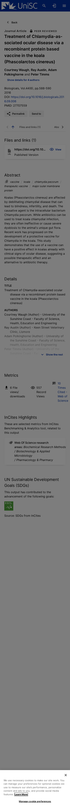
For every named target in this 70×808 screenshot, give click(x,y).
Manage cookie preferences (35, 801)
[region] (35, 789)
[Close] (66, 775)
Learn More (21, 794)
